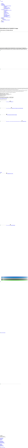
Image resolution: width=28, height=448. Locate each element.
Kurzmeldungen (1, 441)
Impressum (1, 444)
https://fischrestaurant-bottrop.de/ (3, 98)
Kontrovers (1, 439)
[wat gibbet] (1, 1)
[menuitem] (14, 3)
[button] (1, 278)
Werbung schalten (2, 442)
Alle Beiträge (1, 438)
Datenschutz (1, 445)
